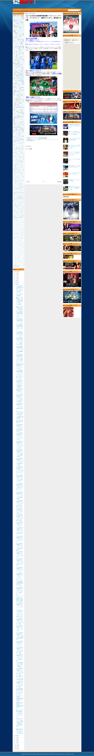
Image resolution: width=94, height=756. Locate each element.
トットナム (21, 104)
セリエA (21, 23)
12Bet (31, 139)
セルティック (17, 152)
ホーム (15, 10)
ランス (17, 204)
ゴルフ (16, 106)
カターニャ (18, 164)
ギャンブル (21, 61)
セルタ (22, 143)
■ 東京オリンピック (69, 42)
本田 (19, 129)
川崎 (23, 90)
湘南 (23, 129)
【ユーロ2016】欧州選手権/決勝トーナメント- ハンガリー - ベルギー (19, 327)
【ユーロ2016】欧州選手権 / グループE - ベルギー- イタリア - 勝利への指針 (19, 621)
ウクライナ (18, 193)
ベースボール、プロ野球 (18, 82)
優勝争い (20, 148)
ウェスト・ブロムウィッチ (18, 155)
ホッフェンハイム (20, 168)
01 (16, 742)
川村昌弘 (14, 266)
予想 (34, 140)
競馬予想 (22, 112)
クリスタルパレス (19, 92)
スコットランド (18, 173)
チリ (20, 95)
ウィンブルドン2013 (20, 209)
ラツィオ (18, 90)
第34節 (17, 217)
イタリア (20, 59)
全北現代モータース (20, 265)
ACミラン (15, 47)
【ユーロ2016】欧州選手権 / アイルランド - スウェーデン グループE (19, 628)
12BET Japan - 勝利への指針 (33, 754)
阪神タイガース (20, 140)
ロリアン (22, 204)
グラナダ (22, 135)
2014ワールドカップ (18, 19)
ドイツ (14, 54)
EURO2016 (39, 139)
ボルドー (15, 160)
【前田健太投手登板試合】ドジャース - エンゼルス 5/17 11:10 (74, 126)
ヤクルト (22, 125)
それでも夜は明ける (20, 237)
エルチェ (22, 118)
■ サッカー (67, 40)
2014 (16, 746)
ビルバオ (15, 125)
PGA (22, 192)
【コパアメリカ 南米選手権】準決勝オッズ (19, 421)
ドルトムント (16, 42)
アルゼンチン (21, 51)
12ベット (34, 139)
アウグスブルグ (18, 131)
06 (16, 284)
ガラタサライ (19, 180)
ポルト (14, 177)
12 (16, 273)
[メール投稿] (39, 137)
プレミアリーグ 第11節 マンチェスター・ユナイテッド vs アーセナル (74, 153)
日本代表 (21, 39)
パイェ (51, 139)
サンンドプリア (16, 250)
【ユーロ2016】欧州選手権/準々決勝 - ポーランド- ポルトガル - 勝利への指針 (19, 289)
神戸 (23, 122)
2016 (16, 271)
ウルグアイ (15, 84)
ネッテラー (42, 10)
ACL (14, 149)
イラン (19, 111)
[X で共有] (43, 138)
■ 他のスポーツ (75, 40)
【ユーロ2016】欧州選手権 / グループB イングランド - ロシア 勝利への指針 (19, 671)
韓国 (16, 63)
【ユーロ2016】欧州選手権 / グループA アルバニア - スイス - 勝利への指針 (19, 684)
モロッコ (21, 230)
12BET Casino (46, 754)
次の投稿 (27, 181)
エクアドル (17, 156)
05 (16, 735)
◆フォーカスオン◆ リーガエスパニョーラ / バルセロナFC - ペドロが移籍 (74, 133)
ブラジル (17, 53)
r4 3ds (69, 754)
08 (16, 280)
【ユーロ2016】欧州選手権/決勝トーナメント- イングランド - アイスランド (19, 314)
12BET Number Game (54, 754)
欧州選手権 (30, 140)
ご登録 (28, 10)
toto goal (19, 46)
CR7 (15, 192)
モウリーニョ (15, 196)
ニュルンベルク (19, 175)
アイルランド (44, 139)
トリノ (18, 128)
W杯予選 (17, 127)
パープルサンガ (15, 258)
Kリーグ (19, 234)
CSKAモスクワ (16, 171)
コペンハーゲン (21, 249)
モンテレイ (15, 232)
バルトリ (15, 226)
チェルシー (20, 37)
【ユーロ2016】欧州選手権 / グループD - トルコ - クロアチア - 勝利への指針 (19, 650)
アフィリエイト (50, 10)
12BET (40, 754)
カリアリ (22, 151)
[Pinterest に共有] (46, 138)
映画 (18, 266)
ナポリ (16, 78)
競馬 (16, 118)
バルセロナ (16, 35)
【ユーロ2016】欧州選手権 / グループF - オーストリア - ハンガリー (19, 606)
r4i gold (66, 754)
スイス (17, 103)
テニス (19, 67)
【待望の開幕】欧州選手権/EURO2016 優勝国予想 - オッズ (19, 705)
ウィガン (16, 201)
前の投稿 (59, 181)
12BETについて (22, 10)
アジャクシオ (20, 206)
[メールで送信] (41, 138)
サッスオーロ (16, 143)
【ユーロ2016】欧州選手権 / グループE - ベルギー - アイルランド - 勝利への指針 (19, 503)
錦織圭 (18, 75)
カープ (21, 156)
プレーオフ (18, 167)
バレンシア (17, 110)
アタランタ (19, 149)
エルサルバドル (21, 224)
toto (21, 47)
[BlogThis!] (42, 138)
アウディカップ (16, 238)
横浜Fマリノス (18, 83)
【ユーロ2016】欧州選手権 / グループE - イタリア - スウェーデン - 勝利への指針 (19, 517)
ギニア (15, 225)
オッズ (48, 139)
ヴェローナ (20, 153)
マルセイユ (17, 122)
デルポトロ (19, 212)
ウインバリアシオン (16, 245)
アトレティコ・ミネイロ (19, 200)
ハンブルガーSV (18, 136)
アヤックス (15, 208)
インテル (15, 61)
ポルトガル (17, 87)
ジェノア (15, 115)
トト (16, 62)
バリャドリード (19, 165)
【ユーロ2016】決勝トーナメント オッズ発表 (19, 377)
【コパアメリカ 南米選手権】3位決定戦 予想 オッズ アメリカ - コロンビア (19, 366)
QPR (21, 161)
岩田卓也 (16, 233)
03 (16, 739)
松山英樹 (18, 116)
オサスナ (17, 172)
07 (16, 282)
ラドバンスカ (19, 262)
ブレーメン (20, 176)
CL (21, 53)
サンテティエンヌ (16, 157)
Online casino (15, 220)
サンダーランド (18, 114)
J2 (17, 80)
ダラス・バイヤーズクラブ (17, 253)
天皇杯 (19, 197)
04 (16, 737)
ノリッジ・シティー (19, 144)
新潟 (18, 99)
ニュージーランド (21, 225)
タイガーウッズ (18, 210)
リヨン (19, 160)
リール (20, 169)
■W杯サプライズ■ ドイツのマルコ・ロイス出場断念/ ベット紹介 (74, 188)
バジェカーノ (20, 159)
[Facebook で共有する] (45, 138)
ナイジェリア (19, 124)
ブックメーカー (17, 18)
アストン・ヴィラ (19, 108)
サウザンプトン (20, 86)
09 (16, 278)
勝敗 (21, 80)
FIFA (18, 192)
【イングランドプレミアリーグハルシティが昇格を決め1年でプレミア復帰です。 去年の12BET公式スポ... (19, 722)
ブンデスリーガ (20, 30)
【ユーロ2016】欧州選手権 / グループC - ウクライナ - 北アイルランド (19, 539)
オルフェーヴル (20, 246)
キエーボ (22, 172)
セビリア (17, 74)
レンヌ (17, 179)
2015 (16, 745)
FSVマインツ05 (16, 70)
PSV (14, 193)
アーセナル (19, 41)
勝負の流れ (21, 72)
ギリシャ (17, 123)
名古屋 (22, 107)
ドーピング (21, 257)
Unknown (33, 137)
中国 (18, 107)
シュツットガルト (19, 119)
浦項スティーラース (17, 216)
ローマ (18, 57)
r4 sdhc (72, 754)
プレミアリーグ (34, 10)
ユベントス (15, 49)
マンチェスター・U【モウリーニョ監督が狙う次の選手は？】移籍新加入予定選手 (19, 598)
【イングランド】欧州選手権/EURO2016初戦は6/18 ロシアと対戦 (19, 698)
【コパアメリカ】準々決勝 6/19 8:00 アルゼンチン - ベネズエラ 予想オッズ (19, 510)
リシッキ (19, 232)
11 (16, 275)
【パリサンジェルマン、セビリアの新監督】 (19, 294)
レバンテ (19, 147)
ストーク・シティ (19, 120)
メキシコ (20, 100)
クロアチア (15, 102)
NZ (22, 234)
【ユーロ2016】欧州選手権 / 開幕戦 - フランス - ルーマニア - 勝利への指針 (19, 691)
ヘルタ (14, 137)
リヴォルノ (20, 214)
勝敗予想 (16, 15)
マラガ (16, 169)
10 (16, 277)
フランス (54, 139)
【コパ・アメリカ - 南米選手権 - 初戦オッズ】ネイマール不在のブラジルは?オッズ (19, 731)
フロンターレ (19, 229)
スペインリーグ (20, 25)
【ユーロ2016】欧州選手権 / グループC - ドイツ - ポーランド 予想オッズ (19, 554)
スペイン (19, 71)
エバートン (21, 91)
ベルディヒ (18, 261)
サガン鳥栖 (21, 76)
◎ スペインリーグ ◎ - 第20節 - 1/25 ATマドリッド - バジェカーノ (74, 147)
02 (16, 741)
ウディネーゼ (16, 132)
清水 (23, 116)
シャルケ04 (17, 94)
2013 (16, 748)
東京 (16, 91)
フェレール (21, 258)
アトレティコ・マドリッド (18, 45)
